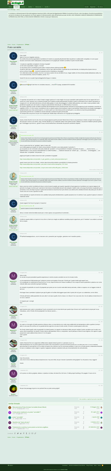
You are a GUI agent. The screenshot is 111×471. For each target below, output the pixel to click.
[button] (26, 6)
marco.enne (13, 141)
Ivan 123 (14, 408)
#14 (102, 355)
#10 (102, 272)
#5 (102, 132)
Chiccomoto (12, 49)
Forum (17, 7)
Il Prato (27, 408)
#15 (102, 370)
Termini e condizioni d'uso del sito (77, 465)
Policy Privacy (89, 465)
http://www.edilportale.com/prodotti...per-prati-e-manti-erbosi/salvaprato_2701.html (44, 164)
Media (30, 7)
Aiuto (95, 465)
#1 (102, 52)
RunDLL (13, 394)
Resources (38, 7)
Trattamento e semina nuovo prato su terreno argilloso (30, 427)
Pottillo (13, 364)
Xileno (14, 428)
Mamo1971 (13, 281)
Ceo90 (98, 408)
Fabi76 (14, 413)
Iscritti (46, 7)
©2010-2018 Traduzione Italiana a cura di (55, 469)
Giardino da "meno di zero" (21, 422)
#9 (102, 233)
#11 (102, 306)
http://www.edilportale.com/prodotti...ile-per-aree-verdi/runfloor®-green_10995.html (44, 167)
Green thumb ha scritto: (26, 206)
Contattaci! (65, 465)
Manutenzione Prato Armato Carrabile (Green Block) (29, 407)
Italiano (11, 465)
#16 (102, 385)
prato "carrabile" (18, 417)
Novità (23, 7)
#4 (102, 117)
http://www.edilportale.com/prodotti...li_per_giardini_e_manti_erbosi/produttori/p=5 (43, 159)
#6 (102, 173)
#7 (102, 200)
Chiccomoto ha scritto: (26, 135)
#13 (102, 340)
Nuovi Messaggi (11, 9)
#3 (102, 97)
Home (10, 7)
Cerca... (18, 9)
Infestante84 (13, 315)
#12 (102, 321)
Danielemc (15, 423)
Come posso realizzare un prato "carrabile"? (27, 412)
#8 (102, 216)
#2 (102, 81)
